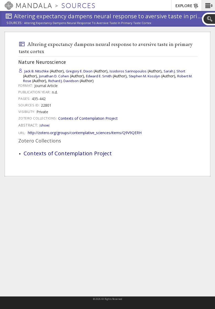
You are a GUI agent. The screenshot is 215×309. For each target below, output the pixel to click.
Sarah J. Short (174, 71)
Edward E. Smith (99, 76)
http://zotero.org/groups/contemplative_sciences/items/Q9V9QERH (85, 132)
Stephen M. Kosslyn (144, 76)
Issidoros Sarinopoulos (128, 71)
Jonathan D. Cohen (54, 76)
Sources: (15, 23)
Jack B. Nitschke (36, 71)
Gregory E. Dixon (79, 71)
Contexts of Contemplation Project (88, 118)
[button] (208, 5)
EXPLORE (183, 6)
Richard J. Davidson (63, 80)
